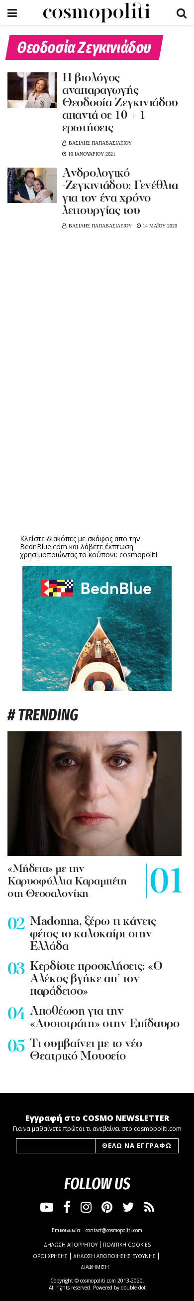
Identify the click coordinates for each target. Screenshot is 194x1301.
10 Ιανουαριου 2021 (91, 154)
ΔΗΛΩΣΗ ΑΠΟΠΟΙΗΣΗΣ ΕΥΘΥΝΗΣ (114, 1256)
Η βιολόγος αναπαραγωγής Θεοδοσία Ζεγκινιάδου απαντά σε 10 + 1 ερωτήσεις (120, 103)
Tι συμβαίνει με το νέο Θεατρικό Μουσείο (86, 1050)
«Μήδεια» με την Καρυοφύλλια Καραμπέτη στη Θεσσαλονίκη (67, 882)
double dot (133, 1287)
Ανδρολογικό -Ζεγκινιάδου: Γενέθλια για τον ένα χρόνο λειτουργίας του (120, 192)
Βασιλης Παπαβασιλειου (100, 143)
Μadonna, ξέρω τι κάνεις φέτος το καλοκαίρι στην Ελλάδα (93, 934)
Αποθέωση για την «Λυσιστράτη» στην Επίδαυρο (105, 1018)
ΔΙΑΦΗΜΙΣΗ (95, 1267)
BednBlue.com (43, 546)
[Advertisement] (97, 454)
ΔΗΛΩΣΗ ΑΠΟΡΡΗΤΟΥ (70, 1244)
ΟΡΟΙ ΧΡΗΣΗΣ (50, 1256)
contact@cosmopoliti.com (114, 1230)
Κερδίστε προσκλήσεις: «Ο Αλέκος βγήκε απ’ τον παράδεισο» (96, 979)
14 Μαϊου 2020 (159, 225)
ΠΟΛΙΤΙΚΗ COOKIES (127, 1244)
